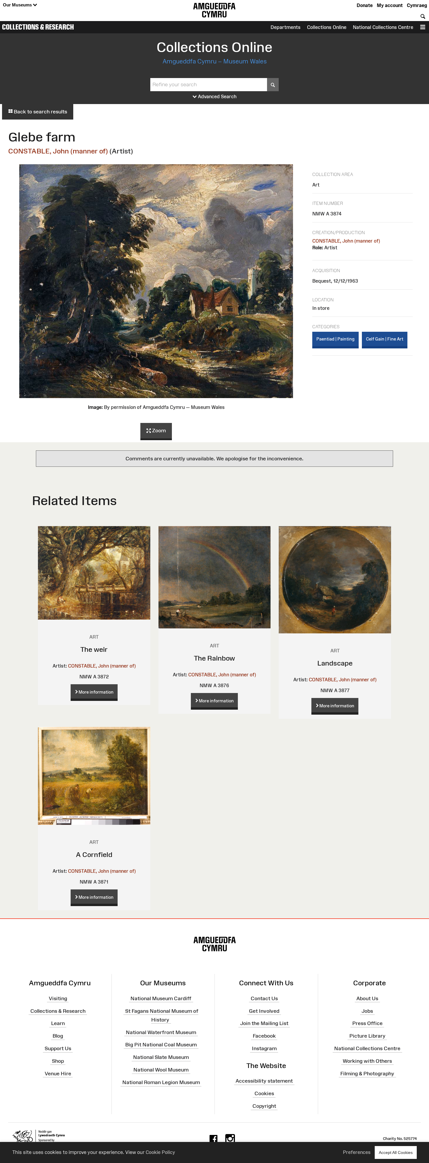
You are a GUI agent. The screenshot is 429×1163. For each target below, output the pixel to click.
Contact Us (264, 998)
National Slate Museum (161, 1057)
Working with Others (367, 1061)
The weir (94, 649)
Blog (58, 1036)
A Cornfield (94, 854)
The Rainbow (214, 658)
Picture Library (367, 1036)
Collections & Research (38, 27)
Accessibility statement (264, 1081)
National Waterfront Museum (161, 1032)
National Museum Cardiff (160, 998)
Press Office (367, 1023)
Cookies (264, 1093)
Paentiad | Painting (335, 338)
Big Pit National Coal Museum (161, 1045)
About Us (367, 998)
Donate (365, 5)
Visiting (58, 998)
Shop (58, 1061)
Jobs (367, 1011)
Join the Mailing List (264, 1023)
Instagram (264, 1048)
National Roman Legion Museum (161, 1082)
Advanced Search (217, 96)
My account (390, 5)
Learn (58, 1023)
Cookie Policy (160, 1152)
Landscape (335, 663)
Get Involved (264, 1011)
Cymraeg (417, 5)
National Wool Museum (161, 1070)
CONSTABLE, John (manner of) (58, 151)
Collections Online (326, 27)
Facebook (264, 1036)
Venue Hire (58, 1073)
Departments (286, 27)
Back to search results (40, 112)
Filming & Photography (367, 1073)
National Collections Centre (383, 27)
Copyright (264, 1106)
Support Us (58, 1048)
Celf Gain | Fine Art (384, 338)
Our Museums (18, 4)
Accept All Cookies (396, 1152)
